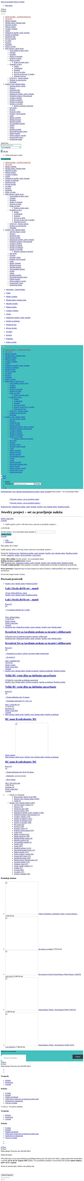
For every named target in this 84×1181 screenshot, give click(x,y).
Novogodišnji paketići (17, 124)
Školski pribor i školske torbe (15, 23)
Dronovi (12, 88)
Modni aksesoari (15, 120)
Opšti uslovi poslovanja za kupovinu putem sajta (22, 1099)
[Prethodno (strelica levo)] (2, 1179)
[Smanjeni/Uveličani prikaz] (8, 1177)
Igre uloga (13, 108)
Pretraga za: (9, 484)
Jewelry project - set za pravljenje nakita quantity (17, 532)
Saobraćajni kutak (16, 139)
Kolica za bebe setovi (21, 62)
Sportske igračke (22, 862)
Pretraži (37, 484)
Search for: (4, 143)
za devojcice (36, 555)
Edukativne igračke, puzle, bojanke (17, 33)
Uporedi (4, 521)
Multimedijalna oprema (23, 838)
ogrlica (17, 555)
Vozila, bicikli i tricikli (23, 866)
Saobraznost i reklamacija (14, 1101)
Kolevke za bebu (15, 58)
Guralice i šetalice (11, 29)
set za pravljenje (25, 555)
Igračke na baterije (16, 100)
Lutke (12, 116)
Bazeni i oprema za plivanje (23, 106)
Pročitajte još (9, 709)
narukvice (10, 555)
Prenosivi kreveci (20, 76)
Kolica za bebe (10, 46)
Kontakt (8, 1095)
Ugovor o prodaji (11, 1103)
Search (7, 482)
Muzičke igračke (11, 25)
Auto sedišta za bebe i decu (19, 50)
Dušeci (16, 66)
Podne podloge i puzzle (18, 135)
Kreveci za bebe (19, 72)
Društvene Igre (10, 37)
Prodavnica (9, 1082)
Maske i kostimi (10, 21)
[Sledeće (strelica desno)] (4, 1179)
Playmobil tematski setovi (18, 131)
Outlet (8, 19)
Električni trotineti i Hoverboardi (21, 96)
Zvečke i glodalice (22, 874)
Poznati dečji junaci (16, 137)
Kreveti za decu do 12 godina (24, 74)
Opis (7, 540)
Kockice (8, 43)
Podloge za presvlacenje (18, 80)
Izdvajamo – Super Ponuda (18, 17)
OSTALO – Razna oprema (19, 78)
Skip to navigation (7, 2)
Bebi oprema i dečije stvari (14, 48)
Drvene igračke (10, 39)
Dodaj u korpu (6, 534)
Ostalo (12, 127)
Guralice (13, 52)
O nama (8, 1093)
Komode (17, 70)
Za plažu (8, 41)
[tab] (44, 540)
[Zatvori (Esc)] (2, 1177)
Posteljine (8, 45)
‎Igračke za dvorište (16, 104)
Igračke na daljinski (12, 35)
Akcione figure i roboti (17, 86)
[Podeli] (4, 1177)
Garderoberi (18, 68)
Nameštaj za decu (16, 64)
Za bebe (19, 870)
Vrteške (18, 868)
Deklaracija (9, 542)
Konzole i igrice (15, 112)
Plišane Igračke (10, 27)
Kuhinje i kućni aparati (17, 114)
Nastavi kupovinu (7, 1175)
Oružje (7, 31)
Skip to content (19, 2)
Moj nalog (8, 5)
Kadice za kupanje (16, 56)
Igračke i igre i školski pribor (15, 84)
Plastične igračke (15, 129)
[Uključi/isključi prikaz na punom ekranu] (6, 1177)
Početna (3, 492)
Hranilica (13, 54)
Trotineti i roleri (21, 864)
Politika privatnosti (11, 1097)
